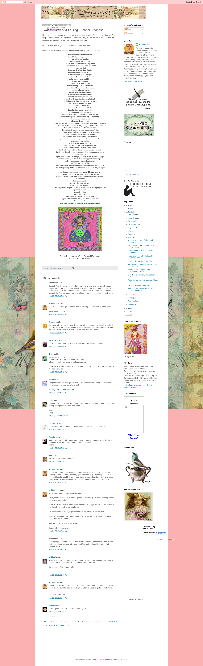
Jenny (51, 400)
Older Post (113, 621)
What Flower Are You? (134, 436)
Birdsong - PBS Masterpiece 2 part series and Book (141, 289)
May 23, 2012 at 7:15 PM (58, 372)
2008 (128, 315)
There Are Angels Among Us (138, 285)
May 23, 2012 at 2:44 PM (58, 314)
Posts (129, 29)
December (132, 215)
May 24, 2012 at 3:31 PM (58, 550)
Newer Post (47, 621)
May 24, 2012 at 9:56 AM (58, 531)
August (131, 228)
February (131, 301)
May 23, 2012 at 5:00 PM (58, 333)
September (132, 224)
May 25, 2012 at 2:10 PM (58, 575)
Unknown (52, 322)
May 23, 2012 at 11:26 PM (58, 416)
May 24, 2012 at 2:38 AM (58, 430)
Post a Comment (52, 617)
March (130, 298)
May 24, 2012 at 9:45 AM (58, 462)
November (132, 218)
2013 (128, 209)
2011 (128, 308)
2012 (128, 212)
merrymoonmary (106, 659)
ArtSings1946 (54, 304)
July (129, 231)
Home (80, 621)
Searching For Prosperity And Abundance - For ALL (139, 271)
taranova (52, 605)
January (131, 304)
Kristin (51, 354)
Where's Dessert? (132, 175)
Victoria (52, 380)
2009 (128, 312)
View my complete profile (133, 81)
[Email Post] (73, 268)
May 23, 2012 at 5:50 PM (58, 347)
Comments (131, 33)
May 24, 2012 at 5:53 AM (58, 448)
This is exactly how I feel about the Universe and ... (140, 257)
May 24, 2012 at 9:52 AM (58, 483)
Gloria (51, 456)
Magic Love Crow (55, 340)
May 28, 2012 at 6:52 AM (58, 612)
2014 (128, 205)
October (131, 221)
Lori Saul (52, 557)
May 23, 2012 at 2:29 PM (58, 296)
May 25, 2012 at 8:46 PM (58, 598)
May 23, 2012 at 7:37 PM (58, 393)
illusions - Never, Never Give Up (140, 261)
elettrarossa (53, 423)
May (130, 237)
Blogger (125, 659)
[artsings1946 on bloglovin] (155, 534)
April (130, 295)
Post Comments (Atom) (61, 625)
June (130, 234)
